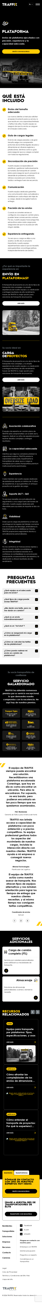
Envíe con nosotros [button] (20, 51)
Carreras (6, 1258)
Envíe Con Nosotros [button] (20, 1191)
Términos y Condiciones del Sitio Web (16, 1275)
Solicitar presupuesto (27, 1251)
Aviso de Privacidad (9, 1272)
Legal (4, 1268)
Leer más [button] (20, 303)
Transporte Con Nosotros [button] (21, 1214)
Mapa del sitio (7, 1279)
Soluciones (7, 1236)
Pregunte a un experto (28, 1255)
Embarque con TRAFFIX (28, 1247)
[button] (33, 1012)
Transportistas (22, 1173)
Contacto (6, 1252)
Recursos (6, 1247)
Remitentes (8, 1173)
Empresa (6, 1242)
